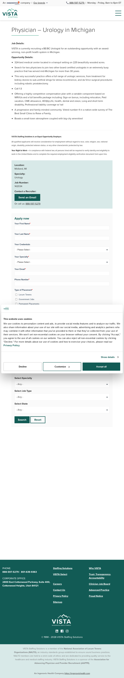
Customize (60, 366)
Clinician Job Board (99, 584)
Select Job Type (23, 391)
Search (22, 420)
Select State (21, 403)
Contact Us (59, 590)
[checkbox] (62, 301)
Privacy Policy (60, 596)
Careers (57, 584)
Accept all (101, 366)
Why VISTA (95, 568)
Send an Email (27, 197)
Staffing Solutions (62, 568)
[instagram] (67, 631)
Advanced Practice (99, 590)
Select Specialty (23, 378)
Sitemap (57, 602)
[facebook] (62, 631)
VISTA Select (60, 574)
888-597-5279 (77, 3)
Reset (37, 420)
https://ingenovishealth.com (77, 673)
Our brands (39, 3)
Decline (23, 366)
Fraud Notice (96, 596)
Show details (108, 357)
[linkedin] (56, 631)
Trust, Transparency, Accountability (100, 576)
